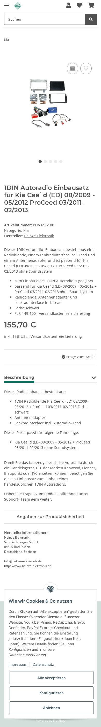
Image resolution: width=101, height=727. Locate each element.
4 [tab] (55, 161)
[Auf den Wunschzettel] (86, 68)
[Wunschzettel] (79, 6)
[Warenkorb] (91, 6)
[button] (68, 6)
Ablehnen (51, 708)
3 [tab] (50, 161)
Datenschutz (43, 664)
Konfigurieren (51, 693)
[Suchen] (91, 19)
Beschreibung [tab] (19, 377)
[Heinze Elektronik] (17, 6)
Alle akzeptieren (51, 678)
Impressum (18, 664)
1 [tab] (40, 161)
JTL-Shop (59, 720)
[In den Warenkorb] (8, 56)
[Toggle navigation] (6, 3)
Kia (26, 230)
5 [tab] (60, 161)
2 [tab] (45, 161)
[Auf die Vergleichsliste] (72, 68)
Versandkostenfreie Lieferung (56, 336)
